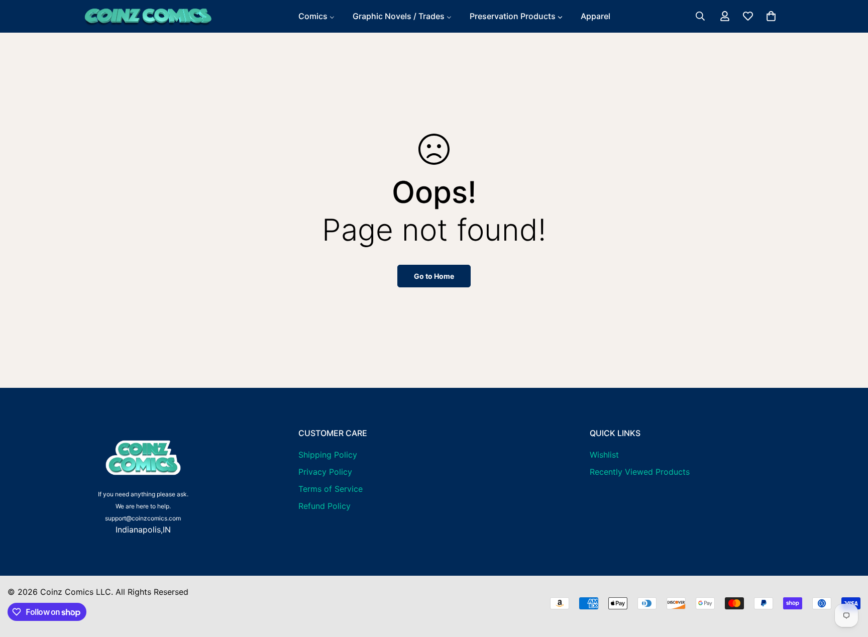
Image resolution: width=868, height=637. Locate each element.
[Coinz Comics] (147, 16)
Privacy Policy (325, 472)
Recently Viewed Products (640, 472)
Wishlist (604, 455)
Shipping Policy (327, 455)
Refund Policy (324, 506)
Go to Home (434, 276)
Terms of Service (330, 489)
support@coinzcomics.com (143, 518)
